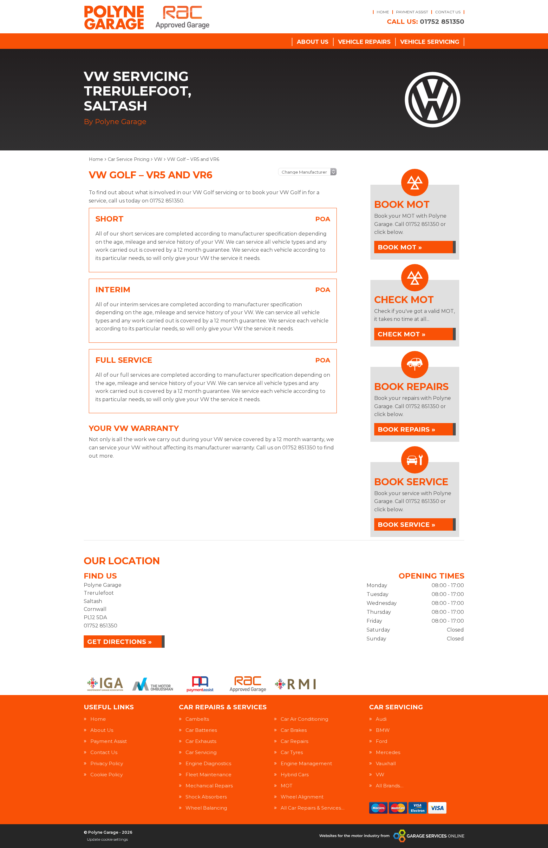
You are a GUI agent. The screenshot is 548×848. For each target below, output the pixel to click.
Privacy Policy (106, 763)
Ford (381, 741)
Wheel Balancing (206, 807)
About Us (313, 41)
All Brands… (389, 785)
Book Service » (406, 524)
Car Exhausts (201, 741)
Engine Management (306, 763)
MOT (286, 785)
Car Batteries (201, 730)
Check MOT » (401, 334)
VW (380, 774)
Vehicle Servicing (429, 41)
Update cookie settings (107, 839)
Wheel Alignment (302, 796)
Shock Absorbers (206, 796)
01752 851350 (425, 21)
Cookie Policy (106, 774)
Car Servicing (201, 752)
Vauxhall (386, 763)
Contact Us (447, 12)
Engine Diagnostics (208, 763)
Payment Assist (412, 12)
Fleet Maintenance (209, 774)
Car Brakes (294, 730)
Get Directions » (119, 642)
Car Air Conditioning (304, 719)
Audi (381, 719)
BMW (383, 730)
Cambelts (197, 719)
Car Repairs (294, 741)
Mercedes (388, 752)
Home (383, 12)
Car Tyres (292, 752)
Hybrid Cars (295, 774)
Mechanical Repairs (209, 785)
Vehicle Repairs (364, 41)
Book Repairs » (406, 429)
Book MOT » (400, 247)
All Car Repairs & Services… (312, 807)
